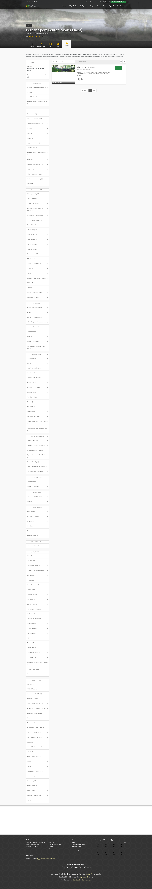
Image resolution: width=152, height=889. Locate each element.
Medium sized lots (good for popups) (35, 209)
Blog (50, 849)
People (92, 6)
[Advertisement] (76, 820)
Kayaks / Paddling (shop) (35, 450)
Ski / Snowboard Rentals (35, 471)
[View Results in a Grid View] (124, 61)
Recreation (31, 411)
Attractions (37, 303)
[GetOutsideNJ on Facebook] (27, 1)
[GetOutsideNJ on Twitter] (29, 1)
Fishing (30, 128)
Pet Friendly (31, 283)
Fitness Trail (31, 589)
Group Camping (32, 198)
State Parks (31, 373)
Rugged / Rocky (32, 604)
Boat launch (31, 723)
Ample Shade (32, 628)
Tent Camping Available (34, 220)
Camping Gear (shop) (33, 440)
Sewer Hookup (32, 234)
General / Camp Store (34, 263)
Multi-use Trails (32, 249)
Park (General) (32, 397)
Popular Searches (37, 83)
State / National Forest (34, 368)
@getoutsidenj (115, 840)
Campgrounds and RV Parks (37, 189)
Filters (32, 62)
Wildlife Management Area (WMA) (37, 422)
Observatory (31, 331)
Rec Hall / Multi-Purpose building (37, 278)
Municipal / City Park (34, 387)
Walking (30, 169)
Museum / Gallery (33, 327)
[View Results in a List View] (121, 61)
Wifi (29, 800)
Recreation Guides (118, 6)
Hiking (30, 92)
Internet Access (32, 244)
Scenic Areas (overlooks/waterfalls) (37, 429)
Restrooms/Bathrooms (34, 713)
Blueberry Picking (33, 516)
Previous (84, 90)
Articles (86, 1)
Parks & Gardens (37, 354)
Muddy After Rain (33, 669)
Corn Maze (31, 521)
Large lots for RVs (33, 203)
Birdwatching (32, 114)
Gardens (30, 742)
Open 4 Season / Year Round (36, 254)
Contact (108, 1)
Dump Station (31, 225)
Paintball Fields (32, 689)
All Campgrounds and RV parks (36, 87)
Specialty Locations (37, 477)
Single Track (31, 614)
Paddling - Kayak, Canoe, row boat (37, 102)
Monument (31, 776)
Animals (30, 752)
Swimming (30, 183)
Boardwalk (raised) (34, 652)
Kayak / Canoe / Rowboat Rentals (36, 456)
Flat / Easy (31, 560)
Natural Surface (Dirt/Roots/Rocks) (37, 663)
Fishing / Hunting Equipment (37, 445)
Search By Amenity (36, 680)
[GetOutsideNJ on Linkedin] (41, 1)
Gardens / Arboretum (34, 377)
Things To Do (73, 6)
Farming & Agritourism (37, 507)
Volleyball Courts (32, 698)
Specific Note (31, 647)
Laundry (30, 268)
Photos (81, 1)
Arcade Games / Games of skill (36, 708)
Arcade (29, 312)
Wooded (30, 643)
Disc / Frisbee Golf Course (35, 737)
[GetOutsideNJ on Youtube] (36, 1)
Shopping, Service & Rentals (37, 436)
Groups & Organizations (79, 844)
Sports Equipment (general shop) (37, 466)
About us (51, 842)
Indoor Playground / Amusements (37, 322)
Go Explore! (83, 6)
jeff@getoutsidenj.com (48, 858)
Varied (30, 638)
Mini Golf (30, 684)
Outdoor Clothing (33, 462)
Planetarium (31, 790)
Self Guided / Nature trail (35, 609)
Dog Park (30, 363)
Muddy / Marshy (33, 594)
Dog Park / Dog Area (33, 732)
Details (118, 68)
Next (94, 90)
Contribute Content (99, 1)
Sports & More (37, 492)
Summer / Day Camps (34, 341)
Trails (29, 556)
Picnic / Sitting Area (33, 756)
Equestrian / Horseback (35, 123)
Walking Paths (32, 623)
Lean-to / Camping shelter (35, 292)
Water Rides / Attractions (35, 703)
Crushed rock (31, 657)
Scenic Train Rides (33, 546)
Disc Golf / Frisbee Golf (34, 118)
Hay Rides (30, 526)
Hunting (30, 138)
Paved (29, 674)
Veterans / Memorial (33, 416)
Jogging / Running (33, 143)
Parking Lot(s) (32, 785)
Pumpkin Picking (32, 535)
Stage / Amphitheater (34, 795)
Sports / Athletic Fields (34, 694)
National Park (31, 392)
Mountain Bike (32, 97)
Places (64, 6)
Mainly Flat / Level (34, 565)
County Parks (32, 358)
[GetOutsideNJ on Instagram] (84, 867)
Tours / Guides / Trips (37, 541)
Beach (29, 718)
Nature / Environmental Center (37, 747)
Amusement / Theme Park (35, 307)
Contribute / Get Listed (55, 844)
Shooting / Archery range (35, 771)
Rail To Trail (31, 406)
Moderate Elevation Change (36, 570)
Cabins (29, 287)
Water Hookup (32, 239)
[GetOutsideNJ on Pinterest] (32, 1)
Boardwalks (31, 575)
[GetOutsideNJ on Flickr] (34, 1)
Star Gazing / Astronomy (35, 179)
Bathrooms (31, 258)
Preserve (30, 402)
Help (28, 25)
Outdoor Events (102, 6)
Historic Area (31, 382)
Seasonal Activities (33, 297)
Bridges (31, 580)
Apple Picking (31, 511)
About (91, 1)
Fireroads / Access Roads (35, 585)
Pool (29, 273)
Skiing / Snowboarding (34, 174)
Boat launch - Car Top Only (35, 727)
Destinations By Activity (37, 110)
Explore (74, 849)
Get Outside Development (82, 880)
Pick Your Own (32, 531)
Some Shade (32, 633)
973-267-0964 (40, 36)
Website (30, 36)
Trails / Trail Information (37, 552)
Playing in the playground (35, 164)
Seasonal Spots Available (35, 215)
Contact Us (89, 874)
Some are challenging (34, 618)
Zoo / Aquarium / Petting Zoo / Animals (36, 347)
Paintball (30, 159)
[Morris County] (63, 68)
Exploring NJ (84, 877)
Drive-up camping (33, 194)
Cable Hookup (32, 229)
